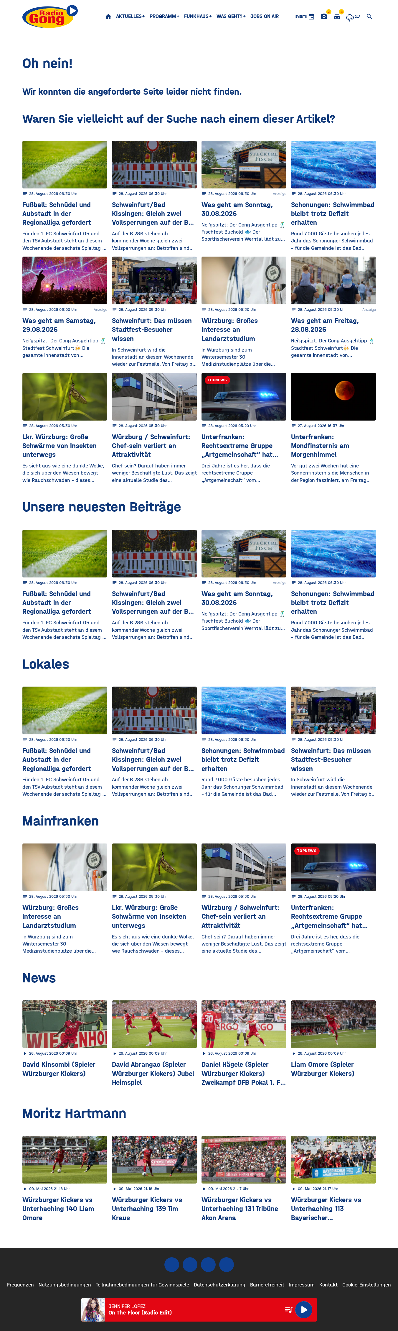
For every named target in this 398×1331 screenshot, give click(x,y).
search (369, 16)
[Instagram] (190, 1264)
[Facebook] (171, 1264)
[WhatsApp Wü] (226, 1264)
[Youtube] (208, 1264)
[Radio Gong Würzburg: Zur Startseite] (50, 16)
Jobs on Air (264, 16)
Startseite (108, 16)
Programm (163, 16)
